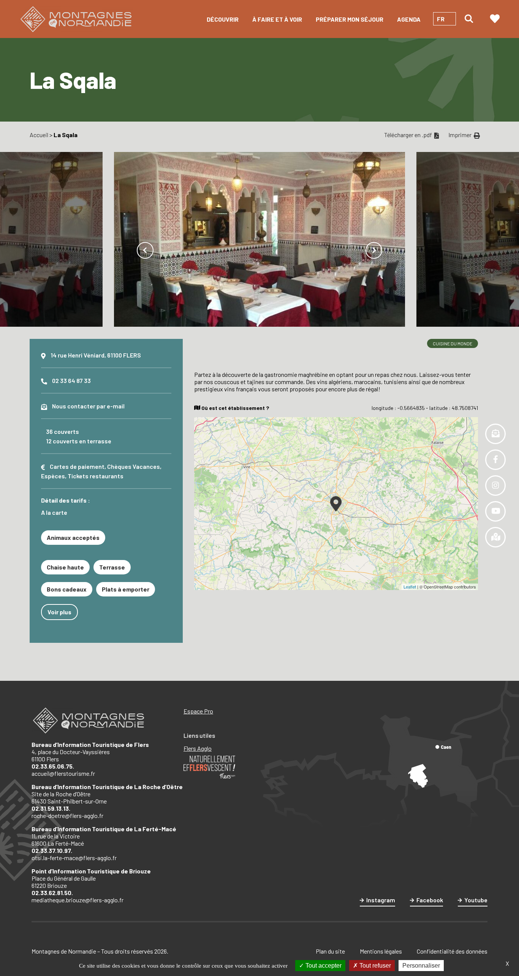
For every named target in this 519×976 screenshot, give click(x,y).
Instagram (380, 899)
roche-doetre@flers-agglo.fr (67, 815)
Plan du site (330, 951)
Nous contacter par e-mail (88, 406)
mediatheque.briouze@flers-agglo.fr (77, 899)
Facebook (429, 899)
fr (441, 18)
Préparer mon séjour (349, 19)
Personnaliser (421, 965)
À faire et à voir (277, 19)
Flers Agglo (198, 748)
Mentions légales (381, 951)
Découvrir (223, 19)
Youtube (475, 899)
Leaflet (409, 587)
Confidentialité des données (452, 951)
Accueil (39, 134)
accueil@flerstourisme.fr (63, 773)
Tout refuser (374, 965)
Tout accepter (323, 965)
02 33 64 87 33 (71, 380)
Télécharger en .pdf (408, 134)
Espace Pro (198, 711)
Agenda (409, 19)
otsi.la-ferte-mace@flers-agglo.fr (74, 857)
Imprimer (460, 134)
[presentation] (145, 250)
